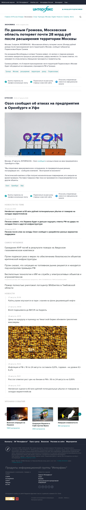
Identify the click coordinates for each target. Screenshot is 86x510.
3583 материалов (38, 429)
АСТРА (7, 484)
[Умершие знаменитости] (68, 420)
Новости (60, 17)
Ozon (7, 186)
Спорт (35, 17)
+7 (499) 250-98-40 (62, 461)
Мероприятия (71, 442)
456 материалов (64, 426)
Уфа (22, 186)
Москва (48, 17)
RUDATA (40, 479)
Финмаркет (59, 2)
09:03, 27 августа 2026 (21, 98)
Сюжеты (66, 17)
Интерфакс (43, 9)
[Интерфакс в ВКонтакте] (46, 486)
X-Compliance (9, 478)
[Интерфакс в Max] (52, 486)
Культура (41, 17)
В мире (20, 17)
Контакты (8, 442)
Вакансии (45, 442)
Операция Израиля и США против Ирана (41, 425)
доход (44, 71)
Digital (53, 17)
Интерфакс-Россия (46, 2)
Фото (72, 17)
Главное (8, 17)
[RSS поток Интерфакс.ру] (49, 486)
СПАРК (7, 476)
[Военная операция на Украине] (17, 420)
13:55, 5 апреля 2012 (22, 25)
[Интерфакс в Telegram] (42, 486)
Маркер (7, 482)
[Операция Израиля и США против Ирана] (42, 421)
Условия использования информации (42, 498)
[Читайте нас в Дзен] (39, 486)
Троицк (8, 71)
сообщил (41, 161)
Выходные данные (36, 500)
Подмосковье (53, 71)
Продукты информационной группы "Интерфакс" (36, 467)
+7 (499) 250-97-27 (17, 462)
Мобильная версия (8, 2)
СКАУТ (7, 480)
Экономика (28, 17)
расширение (24, 71)
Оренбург (14, 186)
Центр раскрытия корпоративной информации (48, 481)
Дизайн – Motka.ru (64, 498)
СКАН (40, 477)
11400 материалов (13, 428)
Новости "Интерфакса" (45, 475)
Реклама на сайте (57, 442)
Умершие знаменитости (68, 423)
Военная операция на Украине (16, 424)
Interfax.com (34, 2)
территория (35, 71)
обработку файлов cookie (28, 458)
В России (14, 17)
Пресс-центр (34, 442)
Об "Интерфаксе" (22, 2)
